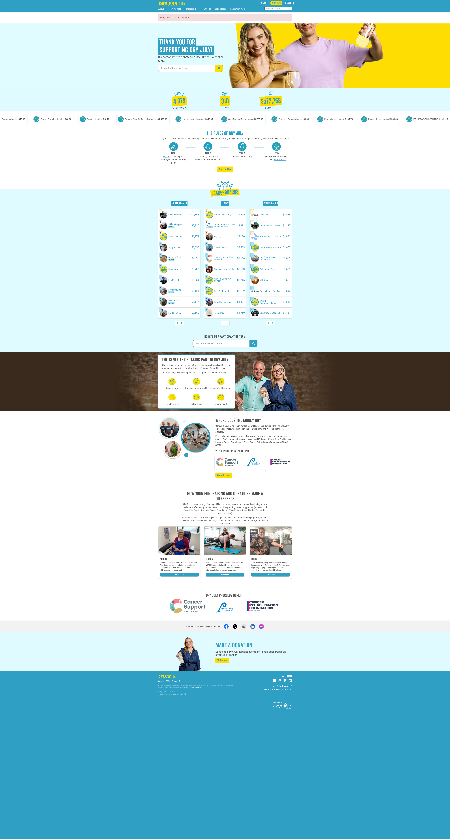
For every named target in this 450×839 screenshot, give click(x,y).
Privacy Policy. (197, 687)
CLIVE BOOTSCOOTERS (271, 225)
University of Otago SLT (270, 313)
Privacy (174, 681)
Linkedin (290, 680)
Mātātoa (264, 280)
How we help (175, 9)
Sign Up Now (225, 169)
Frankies (264, 214)
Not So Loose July (222, 214)
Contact (161, 681)
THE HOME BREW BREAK (222, 280)
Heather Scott (174, 269)
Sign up (288, 3)
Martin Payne (174, 313)
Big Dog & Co (220, 236)
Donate (223, 660)
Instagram (279, 680)
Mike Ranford (174, 214)
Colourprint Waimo (268, 269)
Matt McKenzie (175, 290)
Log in (265, 3)
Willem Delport (175, 224)
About (161, 9)
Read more (179, 574)
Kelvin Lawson (175, 236)
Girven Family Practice (270, 291)
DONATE (277, 3)
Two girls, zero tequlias (224, 269)
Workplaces (220, 9)
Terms (181, 681)
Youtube (285, 680)
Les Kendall (173, 280)
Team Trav (219, 313)
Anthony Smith (175, 257)
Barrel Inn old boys (222, 302)
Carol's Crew (220, 247)
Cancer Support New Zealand (223, 258)
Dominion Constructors (270, 247)
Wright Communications (268, 302)
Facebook (274, 680)
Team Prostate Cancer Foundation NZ (224, 225)
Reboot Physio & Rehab (270, 236)
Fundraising (190, 9)
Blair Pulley (173, 300)
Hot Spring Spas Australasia (267, 258)
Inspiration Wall (237, 9)
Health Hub (206, 9)
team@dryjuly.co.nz (280, 686)
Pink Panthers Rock (223, 291)
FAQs (168, 681)
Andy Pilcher (174, 247)
